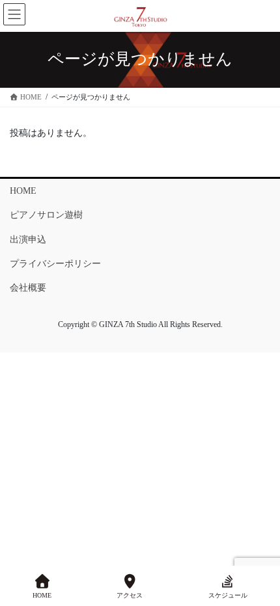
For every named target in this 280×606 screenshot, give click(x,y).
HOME (23, 191)
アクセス (130, 595)
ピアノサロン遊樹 (46, 215)
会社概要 (28, 288)
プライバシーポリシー (55, 264)
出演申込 (28, 239)
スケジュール (227, 595)
